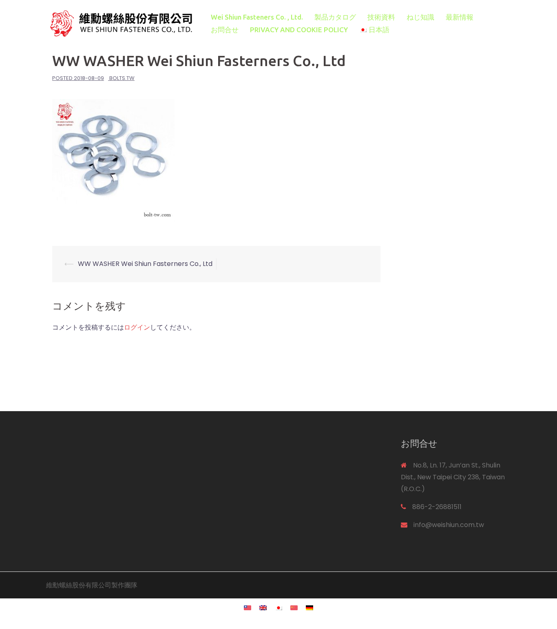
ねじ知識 (420, 17)
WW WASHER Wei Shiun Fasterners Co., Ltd (145, 263)
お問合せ (225, 29)
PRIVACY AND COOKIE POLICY (299, 29)
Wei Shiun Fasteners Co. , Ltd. (257, 17)
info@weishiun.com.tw (448, 524)
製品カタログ (335, 17)
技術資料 (381, 17)
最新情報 (459, 17)
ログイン (137, 327)
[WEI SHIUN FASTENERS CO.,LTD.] (119, 23)
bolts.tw (122, 78)
